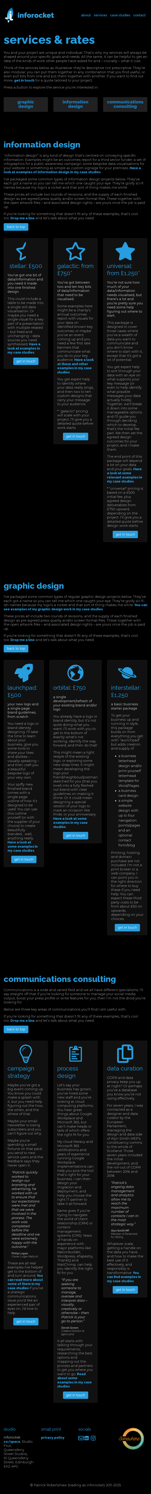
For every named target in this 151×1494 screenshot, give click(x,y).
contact (139, 15)
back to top (16, 227)
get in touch (24, 80)
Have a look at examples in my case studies (24, 348)
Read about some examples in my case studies (74, 1380)
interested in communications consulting (39, 115)
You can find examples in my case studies (124, 1277)
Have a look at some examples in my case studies (23, 846)
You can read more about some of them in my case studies (25, 1282)
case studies (120, 15)
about (86, 15)
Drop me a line (22, 218)
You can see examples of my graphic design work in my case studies (75, 607)
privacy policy (52, 1437)
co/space (12, 1441)
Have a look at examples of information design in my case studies (72, 170)
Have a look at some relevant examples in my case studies (124, 475)
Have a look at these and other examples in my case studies (75, 366)
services (100, 15)
